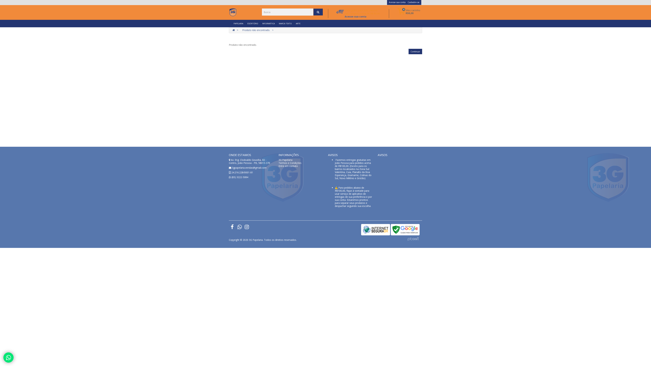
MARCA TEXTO (285, 23)
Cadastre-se (413, 2)
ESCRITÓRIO (252, 23)
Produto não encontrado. (256, 30)
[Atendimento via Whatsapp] (8, 357)
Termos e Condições (290, 163)
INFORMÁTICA (268, 23)
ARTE (298, 23)
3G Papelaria (285, 159)
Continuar (415, 51)
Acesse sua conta (397, 2)
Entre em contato (288, 166)
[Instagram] (246, 227)
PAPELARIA (238, 23)
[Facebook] (232, 227)
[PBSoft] (413, 238)
